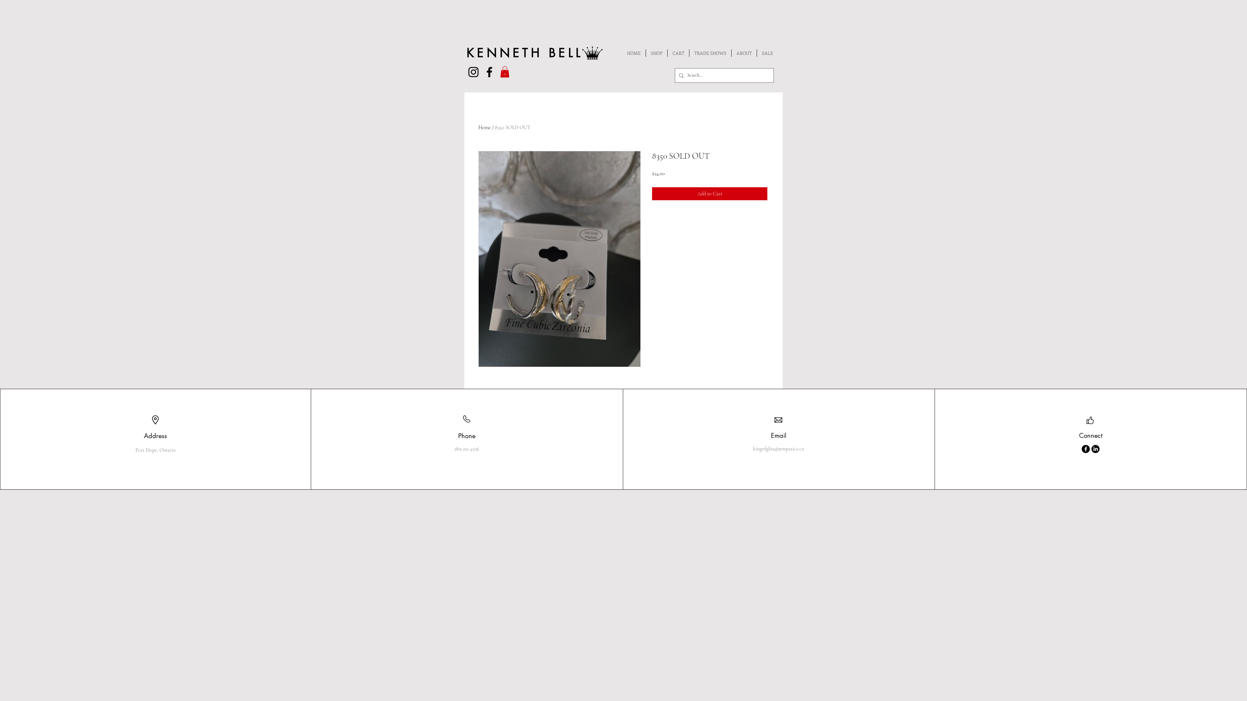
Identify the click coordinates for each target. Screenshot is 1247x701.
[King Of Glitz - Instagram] (473, 72)
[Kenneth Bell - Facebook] (489, 72)
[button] (505, 72)
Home (484, 127)
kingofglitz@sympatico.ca (778, 449)
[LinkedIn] (1095, 449)
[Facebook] (1086, 449)
